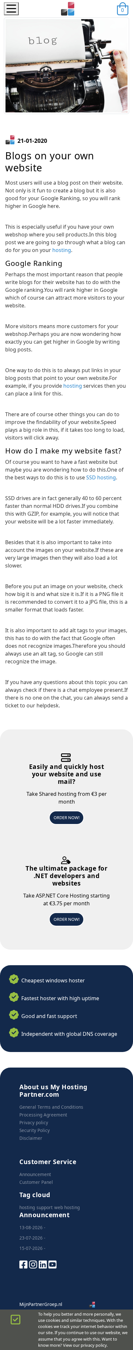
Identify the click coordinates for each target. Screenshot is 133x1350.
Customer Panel (36, 1182)
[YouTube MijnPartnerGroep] (52, 1264)
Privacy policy (33, 1122)
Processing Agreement (43, 1115)
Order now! (66, 817)
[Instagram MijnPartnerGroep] (33, 1264)
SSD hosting (101, 477)
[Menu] (11, 8)
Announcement (35, 1174)
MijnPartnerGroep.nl (40, 1304)
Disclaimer (30, 1138)
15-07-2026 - (32, 1248)
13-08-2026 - (32, 1227)
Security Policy (34, 1130)
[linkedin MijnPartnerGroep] (43, 1264)
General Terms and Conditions (51, 1107)
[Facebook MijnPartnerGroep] (23, 1264)
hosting (61, 250)
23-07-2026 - (32, 1238)
